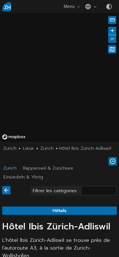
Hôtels (59, 210)
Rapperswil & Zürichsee (48, 168)
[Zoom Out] (112, 39)
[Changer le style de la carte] (112, 49)
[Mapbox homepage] (14, 137)
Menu (69, 6)
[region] (59, 77)
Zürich (9, 168)
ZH (7, 7)
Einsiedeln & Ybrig (23, 177)
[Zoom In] (112, 31)
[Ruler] (112, 20)
